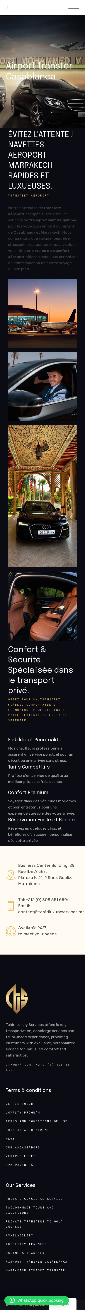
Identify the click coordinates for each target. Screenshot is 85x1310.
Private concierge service (34, 1198)
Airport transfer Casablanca (37, 1261)
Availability (19, 1235)
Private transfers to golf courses (34, 1224)
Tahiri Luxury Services (32, 1305)
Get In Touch (19, 1103)
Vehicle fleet (21, 1156)
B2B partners (19, 1165)
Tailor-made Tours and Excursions (30, 1210)
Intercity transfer (26, 1244)
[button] (36, 1300)
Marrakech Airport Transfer (35, 1270)
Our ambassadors (23, 1147)
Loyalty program (23, 1112)
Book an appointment (27, 1130)
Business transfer (25, 1253)
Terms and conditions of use (37, 1121)
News (10, 1138)
